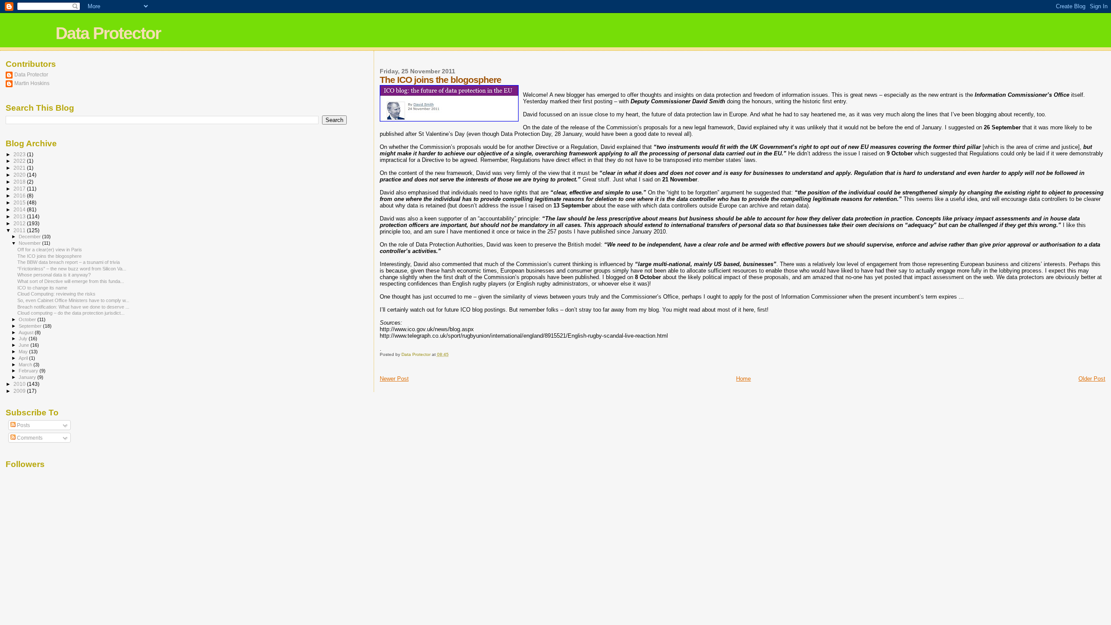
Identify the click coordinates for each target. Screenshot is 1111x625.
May (24, 351)
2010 (20, 384)
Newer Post (394, 378)
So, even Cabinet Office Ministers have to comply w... (73, 300)
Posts (23, 425)
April (24, 358)
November (30, 243)
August (27, 332)
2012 (20, 223)
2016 (20, 195)
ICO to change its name (42, 287)
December (30, 236)
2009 (20, 391)
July (24, 338)
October (28, 319)
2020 (20, 175)
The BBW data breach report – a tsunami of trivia (68, 262)
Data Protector (108, 33)
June (24, 345)
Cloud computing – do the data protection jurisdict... (71, 313)
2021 (20, 168)
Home (743, 378)
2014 (20, 209)
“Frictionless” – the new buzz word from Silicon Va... (71, 268)
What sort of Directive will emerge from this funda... (70, 281)
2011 (20, 230)
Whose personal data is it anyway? (54, 274)
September (31, 326)
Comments (29, 438)
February (29, 370)
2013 (20, 216)
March (26, 364)
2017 (20, 188)
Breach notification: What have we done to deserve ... (73, 306)
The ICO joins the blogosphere (49, 256)
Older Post (1091, 378)
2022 (20, 161)
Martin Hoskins (31, 83)
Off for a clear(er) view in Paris (49, 249)
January (28, 377)
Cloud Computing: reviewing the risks (56, 293)
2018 (20, 181)
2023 (20, 154)
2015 (20, 202)
